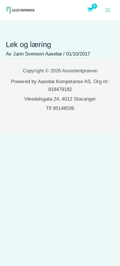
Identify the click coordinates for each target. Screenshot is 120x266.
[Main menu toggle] (107, 10)
